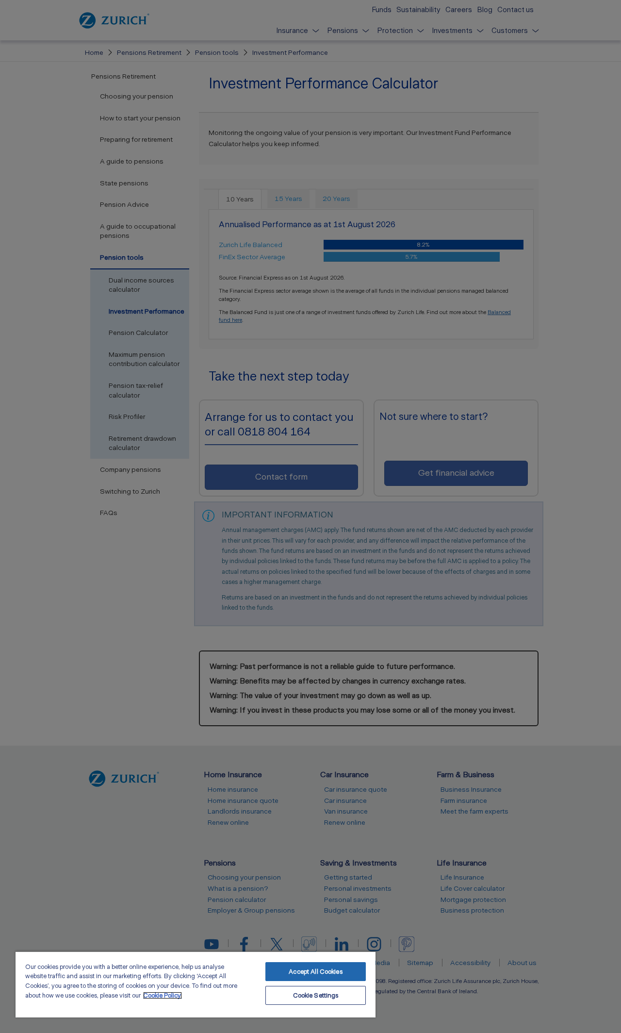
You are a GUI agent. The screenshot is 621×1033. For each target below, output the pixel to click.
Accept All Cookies (315, 971)
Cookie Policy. (162, 995)
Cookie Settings (316, 995)
